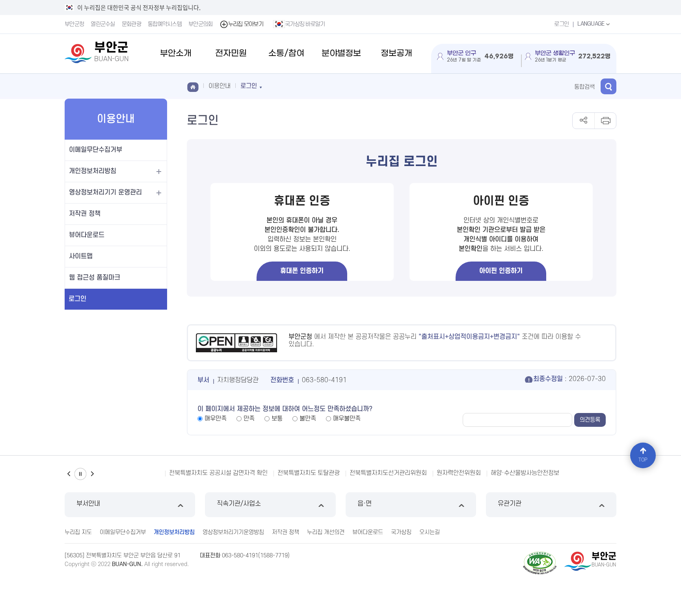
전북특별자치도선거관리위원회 (388, 473)
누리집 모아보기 (245, 24)
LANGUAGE (591, 24)
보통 (277, 418)
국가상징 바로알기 (305, 24)
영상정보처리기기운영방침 (233, 532)
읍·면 (364, 503)
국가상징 (401, 532)
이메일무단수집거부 (95, 149)
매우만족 (216, 418)
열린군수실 (103, 24)
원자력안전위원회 (459, 473)
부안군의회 (200, 24)
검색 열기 (608, 86)
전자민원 (231, 53)
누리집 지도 (78, 532)
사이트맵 (81, 256)
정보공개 (396, 53)
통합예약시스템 (165, 24)
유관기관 (509, 503)
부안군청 (74, 24)
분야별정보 (341, 53)
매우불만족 (347, 418)
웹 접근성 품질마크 (94, 277)
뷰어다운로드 (86, 235)
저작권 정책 (84, 213)
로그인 (561, 24)
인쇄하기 (605, 121)
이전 (69, 473)
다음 (92, 473)
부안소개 (176, 53)
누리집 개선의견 (325, 532)
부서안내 (88, 503)
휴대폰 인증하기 (302, 271)
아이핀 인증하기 (501, 271)
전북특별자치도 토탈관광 (308, 473)
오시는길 (429, 532)
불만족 (308, 418)
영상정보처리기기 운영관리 (105, 192)
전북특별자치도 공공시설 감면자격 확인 (218, 473)
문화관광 (131, 24)
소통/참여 (286, 53)
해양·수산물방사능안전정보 (525, 473)
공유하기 (583, 121)
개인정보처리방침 (92, 171)
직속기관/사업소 (239, 503)
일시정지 (80, 473)
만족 (249, 418)
